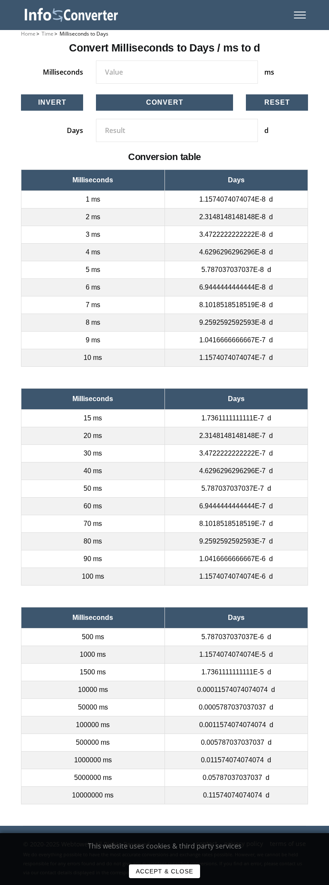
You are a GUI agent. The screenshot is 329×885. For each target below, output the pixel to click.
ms (269, 72)
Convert (164, 102)
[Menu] (300, 15)
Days (75, 130)
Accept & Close (164, 871)
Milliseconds (63, 72)
